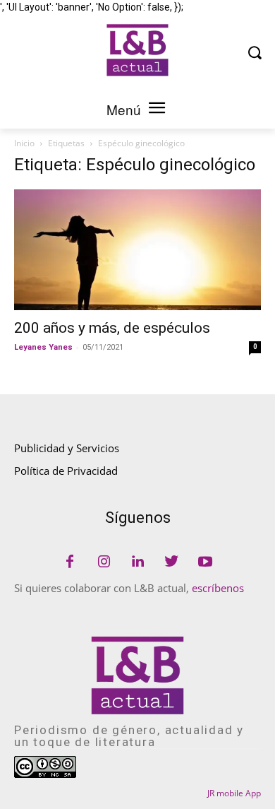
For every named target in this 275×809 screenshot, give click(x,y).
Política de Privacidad (66, 470)
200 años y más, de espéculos (112, 327)
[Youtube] (205, 562)
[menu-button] (157, 109)
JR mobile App (234, 793)
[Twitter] (171, 562)
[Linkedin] (137, 562)
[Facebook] (69, 562)
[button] (254, 52)
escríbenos (218, 588)
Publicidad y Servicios (66, 448)
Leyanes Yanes (43, 347)
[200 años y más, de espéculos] (137, 249)
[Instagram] (103, 562)
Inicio (24, 143)
